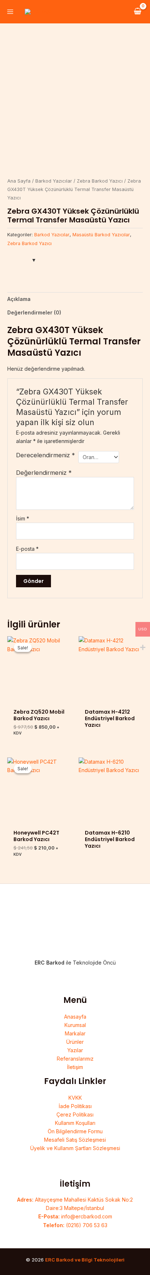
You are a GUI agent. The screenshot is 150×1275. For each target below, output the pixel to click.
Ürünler (75, 1042)
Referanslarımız (75, 1058)
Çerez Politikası (75, 1114)
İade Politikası (75, 1106)
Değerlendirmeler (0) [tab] (34, 312)
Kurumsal (75, 1025)
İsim (22, 518)
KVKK (75, 1098)
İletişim (75, 1067)
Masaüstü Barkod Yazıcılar (101, 234)
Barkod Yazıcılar (53, 181)
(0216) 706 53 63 (75, 1225)
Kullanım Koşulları (75, 1123)
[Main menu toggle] (10, 11)
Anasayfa (75, 1016)
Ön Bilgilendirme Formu (75, 1131)
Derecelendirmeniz (45, 455)
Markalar (75, 1033)
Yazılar (75, 1050)
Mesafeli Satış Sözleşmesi (75, 1140)
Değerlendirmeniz (44, 472)
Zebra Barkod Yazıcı (100, 181)
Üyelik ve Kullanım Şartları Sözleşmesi (75, 1148)
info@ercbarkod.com (75, 1216)
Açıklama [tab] (19, 299)
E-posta (27, 549)
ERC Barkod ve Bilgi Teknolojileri (85, 1260)
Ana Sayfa (19, 181)
